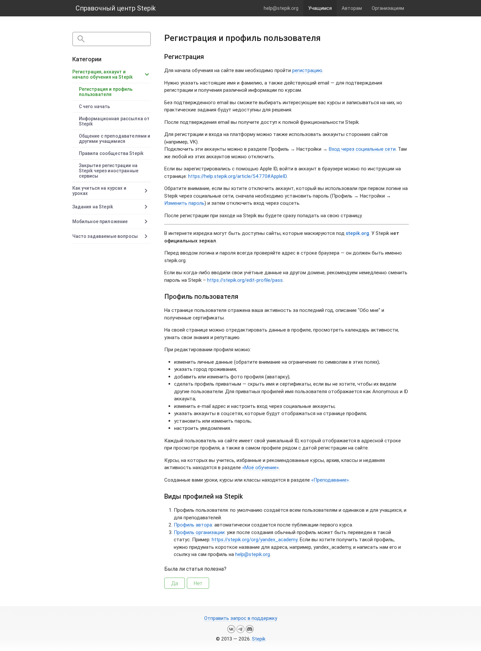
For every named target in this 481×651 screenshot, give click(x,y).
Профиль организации (199, 532)
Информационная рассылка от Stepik (114, 121)
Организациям (388, 8)
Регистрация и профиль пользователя (106, 91)
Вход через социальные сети (362, 149)
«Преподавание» (330, 480)
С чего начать (94, 106)
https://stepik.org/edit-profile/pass (245, 280)
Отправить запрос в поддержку (240, 618)
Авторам (352, 8)
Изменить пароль (184, 203)
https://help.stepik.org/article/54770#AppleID (237, 176)
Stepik (258, 639)
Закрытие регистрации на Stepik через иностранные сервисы (109, 171)
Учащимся (320, 8)
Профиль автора (193, 525)
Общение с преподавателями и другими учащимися (115, 138)
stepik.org (357, 233)
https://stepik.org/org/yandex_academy (254, 539)
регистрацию (307, 70)
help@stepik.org (281, 8)
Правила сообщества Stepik (111, 153)
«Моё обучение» (260, 467)
